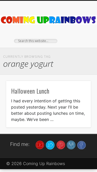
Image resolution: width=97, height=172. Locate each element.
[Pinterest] (60, 144)
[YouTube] (39, 144)
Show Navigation (78, 46)
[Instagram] (71, 144)
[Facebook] (81, 144)
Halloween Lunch (30, 90)
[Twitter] (50, 144)
